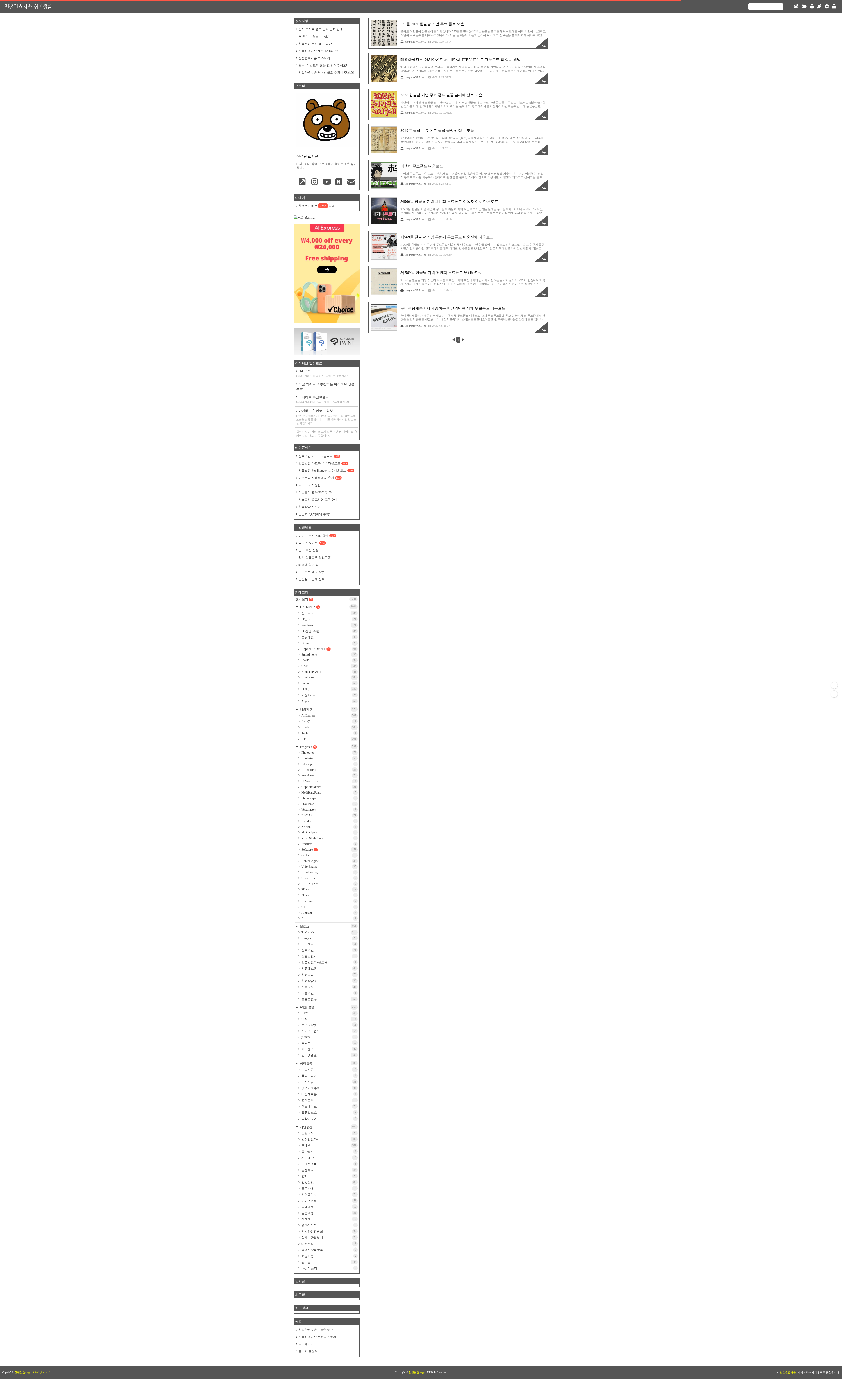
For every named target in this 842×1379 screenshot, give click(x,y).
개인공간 (327, 1127)
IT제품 (328, 689)
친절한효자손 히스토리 (314, 58)
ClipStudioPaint (328, 787)
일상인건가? (328, 1139)
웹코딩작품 (328, 1025)
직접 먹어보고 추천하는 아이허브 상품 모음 (325, 386)
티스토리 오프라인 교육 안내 (318, 499)
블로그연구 (328, 999)
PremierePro (328, 775)
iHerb (328, 727)
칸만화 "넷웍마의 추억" (314, 514)
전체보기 (326, 599)
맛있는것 (328, 1182)
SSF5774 (322, 373)
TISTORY (328, 932)
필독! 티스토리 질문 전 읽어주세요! (322, 65)
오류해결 (328, 637)
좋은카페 (328, 1188)
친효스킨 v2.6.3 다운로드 (318, 456)
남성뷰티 (328, 1170)
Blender (328, 821)
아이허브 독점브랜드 (322, 399)
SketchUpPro (328, 832)
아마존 (328, 721)
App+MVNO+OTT (328, 649)
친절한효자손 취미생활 (28, 6)
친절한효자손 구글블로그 (315, 1329)
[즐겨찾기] (302, 182)
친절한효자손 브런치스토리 (317, 1337)
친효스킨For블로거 (328, 962)
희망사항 (328, 1256)
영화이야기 (328, 1225)
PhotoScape (328, 798)
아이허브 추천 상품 (311, 572)
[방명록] (812, 6)
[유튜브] (327, 182)
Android (328, 912)
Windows (328, 625)
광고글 (328, 1262)
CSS (328, 1019)
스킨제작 (328, 944)
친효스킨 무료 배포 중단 (315, 43)
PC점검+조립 (328, 631)
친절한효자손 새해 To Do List (318, 51)
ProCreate (328, 804)
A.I (328, 918)
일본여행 (328, 1213)
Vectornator (328, 809)
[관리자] (827, 6)
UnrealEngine (328, 861)
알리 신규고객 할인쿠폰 (314, 557)
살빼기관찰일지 (328, 1237)
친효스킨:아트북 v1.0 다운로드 (322, 463)
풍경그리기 (328, 1076)
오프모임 (328, 1082)
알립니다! (328, 1133)
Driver (328, 643)
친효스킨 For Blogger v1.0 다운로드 (325, 470)
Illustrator (328, 758)
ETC (328, 738)
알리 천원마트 (311, 543)
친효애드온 (328, 968)
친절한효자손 (417, 1372)
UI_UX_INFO (328, 883)
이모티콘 (328, 1069)
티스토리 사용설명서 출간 (319, 478)
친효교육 (328, 987)
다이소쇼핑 (328, 1200)
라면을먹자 (328, 1194)
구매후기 (328, 1145)
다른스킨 (328, 993)
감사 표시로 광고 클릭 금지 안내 (320, 29)
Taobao (328, 733)
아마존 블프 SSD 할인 (316, 535)
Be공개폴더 (328, 1268)
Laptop (328, 683)
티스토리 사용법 (309, 485)
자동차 (328, 701)
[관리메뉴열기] (834, 685)
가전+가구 (328, 695)
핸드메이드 (328, 1106)
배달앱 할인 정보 (310, 564)
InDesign (328, 764)
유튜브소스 (328, 1112)
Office (328, 855)
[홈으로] (796, 6)
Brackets (328, 844)
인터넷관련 (328, 1055)
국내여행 (328, 1207)
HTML (328, 1013)
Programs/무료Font (415, 41)
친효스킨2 (328, 956)
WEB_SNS (327, 1007)
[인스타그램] (315, 182)
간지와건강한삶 (328, 1231)
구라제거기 (306, 1344)
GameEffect (328, 878)
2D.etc (328, 889)
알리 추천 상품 (308, 550)
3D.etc (328, 895)
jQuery (328, 1037)
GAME (328, 666)
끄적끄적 (328, 1100)
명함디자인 (328, 1118)
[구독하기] (834, 694)
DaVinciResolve (328, 781)
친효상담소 (328, 981)
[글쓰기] (819, 6)
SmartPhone (328, 654)
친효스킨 (328, 950)
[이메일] (351, 182)
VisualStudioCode (328, 838)
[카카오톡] (339, 182)
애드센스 (328, 1049)
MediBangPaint (328, 792)
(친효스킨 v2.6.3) (40, 1372)
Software (328, 849)
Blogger (328, 938)
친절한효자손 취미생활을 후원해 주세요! (326, 72)
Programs (327, 747)
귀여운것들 (328, 1164)
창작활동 (327, 1063)
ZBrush (328, 826)
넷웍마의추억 (328, 1088)
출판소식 (328, 1151)
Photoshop (328, 752)
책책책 (328, 1219)
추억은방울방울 (328, 1250)
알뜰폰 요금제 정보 (311, 579)
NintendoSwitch (328, 671)
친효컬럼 (328, 974)
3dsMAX (328, 815)
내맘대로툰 (328, 1094)
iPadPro (328, 660)
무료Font (328, 901)
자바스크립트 (328, 1031)
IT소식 (328, 619)
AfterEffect (328, 769)
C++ (328, 907)
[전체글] (804, 6)
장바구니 (328, 613)
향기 (328, 1176)
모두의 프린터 (308, 1351)
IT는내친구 (327, 607)
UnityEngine (328, 866)
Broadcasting (328, 872)
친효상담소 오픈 (309, 506)
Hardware (328, 677)
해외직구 (327, 709)
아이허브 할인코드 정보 (326, 417)
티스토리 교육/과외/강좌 (315, 492)
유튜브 (328, 1043)
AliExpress (328, 715)
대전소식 (328, 1243)
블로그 (327, 926)
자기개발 (328, 1158)
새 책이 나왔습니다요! (313, 36)
